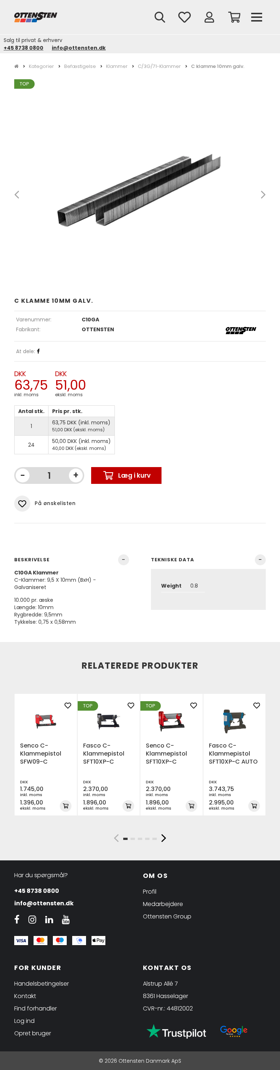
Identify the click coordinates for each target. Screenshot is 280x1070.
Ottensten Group (167, 916)
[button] (116, 838)
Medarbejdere (163, 904)
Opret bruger (32, 1033)
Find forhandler (35, 1008)
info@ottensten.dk (79, 47)
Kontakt (25, 996)
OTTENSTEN (98, 329)
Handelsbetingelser (41, 983)
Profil (149, 891)
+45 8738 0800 (23, 47)
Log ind (24, 1021)
